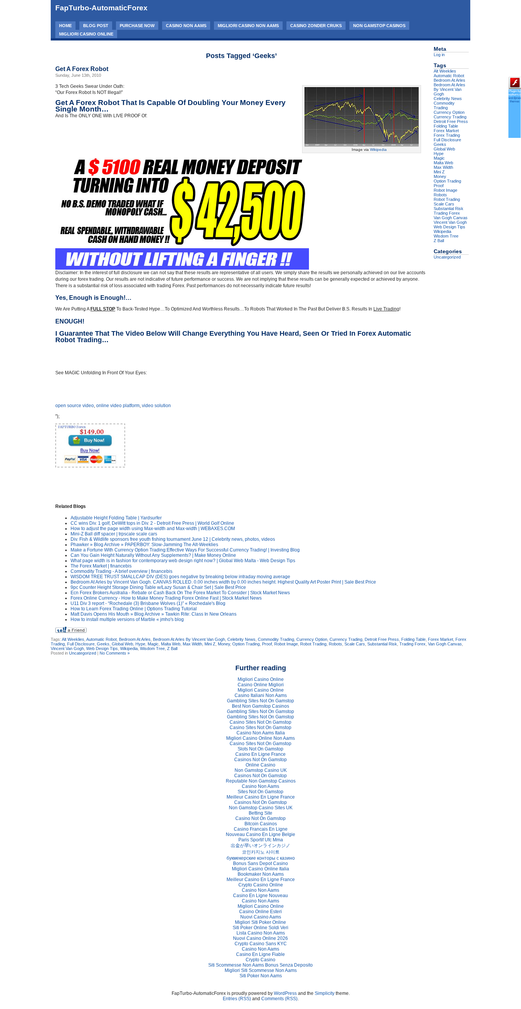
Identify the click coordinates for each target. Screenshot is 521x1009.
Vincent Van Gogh (67, 648)
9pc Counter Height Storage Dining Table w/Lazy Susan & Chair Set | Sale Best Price (158, 587)
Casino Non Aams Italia (260, 733)
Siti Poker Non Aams (261, 975)
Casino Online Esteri (260, 911)
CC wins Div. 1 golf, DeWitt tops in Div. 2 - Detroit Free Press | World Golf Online (152, 523)
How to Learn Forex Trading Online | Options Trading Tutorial (134, 608)
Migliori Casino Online (86, 34)
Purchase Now (137, 25)
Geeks (103, 644)
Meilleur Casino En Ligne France (261, 797)
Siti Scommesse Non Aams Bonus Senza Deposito (260, 965)
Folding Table (413, 639)
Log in (439, 54)
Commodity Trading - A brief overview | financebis (121, 571)
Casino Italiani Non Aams (261, 695)
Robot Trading (313, 644)
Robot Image (286, 644)
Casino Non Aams (186, 25)
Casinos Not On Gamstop (260, 759)
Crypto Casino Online (260, 885)
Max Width (192, 644)
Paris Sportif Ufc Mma (260, 839)
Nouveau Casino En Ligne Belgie (260, 834)
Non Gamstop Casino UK (261, 770)
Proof (267, 644)
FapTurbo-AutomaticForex (101, 8)
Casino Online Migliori (261, 684)
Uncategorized (82, 653)
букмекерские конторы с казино (261, 858)
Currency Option (311, 639)
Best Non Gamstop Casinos (260, 706)
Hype (140, 644)
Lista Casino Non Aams (260, 933)
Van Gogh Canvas (445, 644)
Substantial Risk (382, 644)
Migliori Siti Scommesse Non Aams (261, 970)
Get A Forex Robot (81, 69)
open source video (74, 405)
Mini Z (209, 644)
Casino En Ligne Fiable (260, 954)
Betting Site (260, 813)
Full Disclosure (81, 644)
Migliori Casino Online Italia (260, 869)
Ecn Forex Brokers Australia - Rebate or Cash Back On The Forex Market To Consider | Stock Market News (180, 592)
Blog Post (95, 25)
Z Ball (172, 648)
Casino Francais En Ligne (261, 829)
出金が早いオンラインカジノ (260, 845)
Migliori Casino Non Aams (248, 25)
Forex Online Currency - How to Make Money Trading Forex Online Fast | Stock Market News (166, 598)
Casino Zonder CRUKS (316, 25)
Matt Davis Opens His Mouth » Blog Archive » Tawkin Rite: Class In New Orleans (153, 614)
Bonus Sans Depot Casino (260, 863)
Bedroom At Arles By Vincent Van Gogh (189, 639)
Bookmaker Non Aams (261, 874)
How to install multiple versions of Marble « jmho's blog (127, 619)
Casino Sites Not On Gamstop (260, 722)
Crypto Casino (260, 959)
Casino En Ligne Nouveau (260, 895)
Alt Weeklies (73, 639)
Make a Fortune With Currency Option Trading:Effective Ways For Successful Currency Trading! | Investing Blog (185, 550)
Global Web (122, 644)
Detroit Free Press (382, 639)
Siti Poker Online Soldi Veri (260, 927)
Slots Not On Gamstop (260, 749)
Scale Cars (354, 644)
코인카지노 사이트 (261, 852)
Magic (153, 644)
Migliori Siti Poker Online (260, 922)
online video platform (118, 405)
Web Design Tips (102, 648)
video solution (156, 405)
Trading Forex (412, 644)
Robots (335, 644)
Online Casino (260, 765)
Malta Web (170, 644)
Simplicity (324, 993)
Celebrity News (241, 639)
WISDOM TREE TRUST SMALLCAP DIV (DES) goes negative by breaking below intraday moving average (180, 576)
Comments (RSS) (279, 998)
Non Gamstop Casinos (379, 25)
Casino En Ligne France (260, 754)
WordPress (285, 993)
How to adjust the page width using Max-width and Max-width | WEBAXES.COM (153, 528)
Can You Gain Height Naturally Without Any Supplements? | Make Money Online (153, 555)
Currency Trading (346, 639)
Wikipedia (378, 149)
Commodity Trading (276, 639)
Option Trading (246, 644)
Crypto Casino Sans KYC (261, 943)
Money (224, 644)
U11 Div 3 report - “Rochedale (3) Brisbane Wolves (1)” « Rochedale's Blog (148, 603)
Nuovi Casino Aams (260, 917)
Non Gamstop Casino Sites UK (261, 807)
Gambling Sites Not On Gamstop (260, 700)
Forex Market (440, 639)
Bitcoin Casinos (260, 823)
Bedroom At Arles (135, 639)
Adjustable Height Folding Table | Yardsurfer (116, 518)
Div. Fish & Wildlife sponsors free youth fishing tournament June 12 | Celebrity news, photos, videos (173, 539)
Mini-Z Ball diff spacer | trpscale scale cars (114, 534)
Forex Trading (447, 135)
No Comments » (115, 653)
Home (65, 25)
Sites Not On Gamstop (260, 791)
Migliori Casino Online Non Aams (260, 738)
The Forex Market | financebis (101, 566)
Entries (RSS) (237, 998)
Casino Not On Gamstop (260, 818)
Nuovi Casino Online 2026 (260, 938)
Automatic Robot (101, 639)
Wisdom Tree (152, 648)
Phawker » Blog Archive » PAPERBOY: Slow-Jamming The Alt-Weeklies (144, 544)
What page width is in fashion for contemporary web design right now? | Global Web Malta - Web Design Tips (183, 560)
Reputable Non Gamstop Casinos (261, 781)
